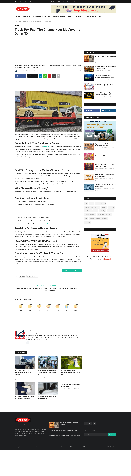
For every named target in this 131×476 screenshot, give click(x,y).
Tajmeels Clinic (89, 207)
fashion (97, 207)
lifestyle (92, 218)
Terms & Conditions (72, 447)
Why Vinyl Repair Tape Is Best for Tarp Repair (47, 397)
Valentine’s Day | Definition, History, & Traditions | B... (105, 57)
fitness (98, 218)
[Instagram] (90, 423)
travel (97, 203)
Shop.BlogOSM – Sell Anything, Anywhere (25, 1)
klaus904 (17, 401)
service (95, 211)
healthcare (111, 207)
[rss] (94, 423)
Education (110, 211)
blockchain (88, 211)
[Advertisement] (48, 49)
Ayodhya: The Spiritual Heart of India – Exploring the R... (105, 165)
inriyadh (103, 203)
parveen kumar (98, 96)
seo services (100, 214)
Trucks (24, 21)
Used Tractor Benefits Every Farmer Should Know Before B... (47, 372)
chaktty (96, 88)
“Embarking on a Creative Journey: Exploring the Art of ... (64, 430)
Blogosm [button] (26, 16)
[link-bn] (83, 9)
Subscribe (112, 434)
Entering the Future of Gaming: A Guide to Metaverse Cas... (64, 435)
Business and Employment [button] (85, 16)
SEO (86, 218)
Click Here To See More (71, 270)
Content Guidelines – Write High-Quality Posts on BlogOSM (61, 1)
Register (111, 1)
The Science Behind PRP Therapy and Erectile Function (63, 289)
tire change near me (32, 276)
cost (86, 203)
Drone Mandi (64, 377)
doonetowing (21, 71)
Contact (63, 447)
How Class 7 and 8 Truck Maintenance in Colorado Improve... (23, 372)
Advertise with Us (41, 1)
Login (105, 1)
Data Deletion (96, 447)
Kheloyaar (87, 222)
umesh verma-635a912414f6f (101, 60)
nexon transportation (66, 388)
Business (104, 207)
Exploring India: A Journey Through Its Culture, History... (105, 175)
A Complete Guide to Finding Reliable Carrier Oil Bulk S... (105, 67)
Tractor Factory (41, 377)
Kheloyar (104, 218)
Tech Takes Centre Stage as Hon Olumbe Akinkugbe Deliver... (104, 85)
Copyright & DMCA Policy (108, 447)
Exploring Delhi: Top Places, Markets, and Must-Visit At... (105, 185)
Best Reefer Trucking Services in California (70, 385)
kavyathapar (98, 70)
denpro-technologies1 (100, 79)
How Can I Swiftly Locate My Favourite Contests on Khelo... (103, 93)
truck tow (22, 276)
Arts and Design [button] (58, 16)
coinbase (108, 214)
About (89, 447)
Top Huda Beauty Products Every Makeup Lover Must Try (31, 289)
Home (18, 16)
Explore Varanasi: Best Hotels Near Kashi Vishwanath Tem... (105, 144)
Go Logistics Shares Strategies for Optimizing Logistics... (24, 397)
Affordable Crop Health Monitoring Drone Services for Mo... (70, 372)
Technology (102, 211)
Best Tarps (40, 401)
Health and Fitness (90, 214)
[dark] (115, 1)
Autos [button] (70, 16)
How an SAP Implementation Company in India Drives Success (104, 76)
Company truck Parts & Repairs (22, 377)
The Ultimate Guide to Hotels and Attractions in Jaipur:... (104, 155)
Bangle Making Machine (41, 16)
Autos (20, 21)
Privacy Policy (82, 447)
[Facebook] (86, 423)
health (91, 203)
